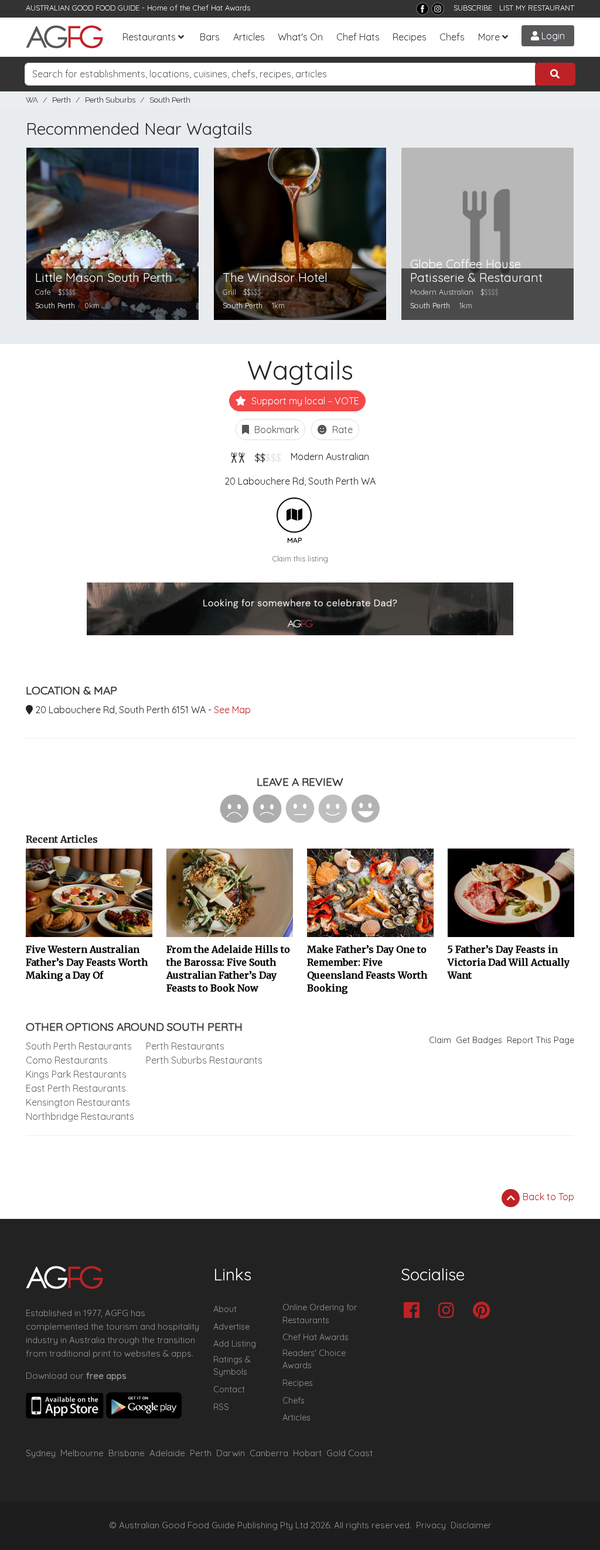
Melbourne (82, 1453)
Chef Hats (358, 37)
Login (552, 36)
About (225, 1309)
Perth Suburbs (110, 100)
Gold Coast (349, 1453)
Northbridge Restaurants (80, 1116)
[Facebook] (422, 8)
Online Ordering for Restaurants (319, 1314)
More (489, 37)
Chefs (452, 37)
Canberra (269, 1453)
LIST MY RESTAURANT (536, 7)
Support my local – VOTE (304, 401)
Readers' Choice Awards (314, 1359)
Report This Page (540, 1040)
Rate (341, 429)
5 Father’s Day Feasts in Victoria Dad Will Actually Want (509, 962)
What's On (300, 37)
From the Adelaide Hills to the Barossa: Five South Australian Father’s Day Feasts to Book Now (228, 968)
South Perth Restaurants (79, 1046)
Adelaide (167, 1453)
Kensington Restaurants (78, 1102)
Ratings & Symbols (232, 1366)
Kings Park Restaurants (76, 1074)
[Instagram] (437, 8)
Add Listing (234, 1343)
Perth (61, 100)
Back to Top (547, 1196)
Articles (249, 37)
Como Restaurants (67, 1060)
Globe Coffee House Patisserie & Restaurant (476, 270)
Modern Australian (330, 456)
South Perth (169, 100)
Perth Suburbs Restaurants (204, 1060)
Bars (210, 37)
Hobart (307, 1453)
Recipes (410, 37)
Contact (229, 1389)
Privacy (431, 1525)
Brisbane (126, 1453)
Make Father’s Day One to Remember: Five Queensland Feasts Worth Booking (367, 968)
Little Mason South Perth (103, 277)
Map (294, 515)
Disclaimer (471, 1525)
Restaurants (149, 37)
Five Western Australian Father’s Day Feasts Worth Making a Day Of (87, 962)
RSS (221, 1407)
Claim (440, 1040)
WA (32, 100)
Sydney (41, 1453)
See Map (232, 710)
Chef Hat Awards (221, 7)
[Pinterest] (484, 1311)
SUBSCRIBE (473, 7)
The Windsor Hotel (275, 277)
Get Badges (479, 1040)
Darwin (230, 1453)
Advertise (231, 1326)
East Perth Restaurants (76, 1088)
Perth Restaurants (185, 1046)
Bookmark (275, 429)
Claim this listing (300, 558)
